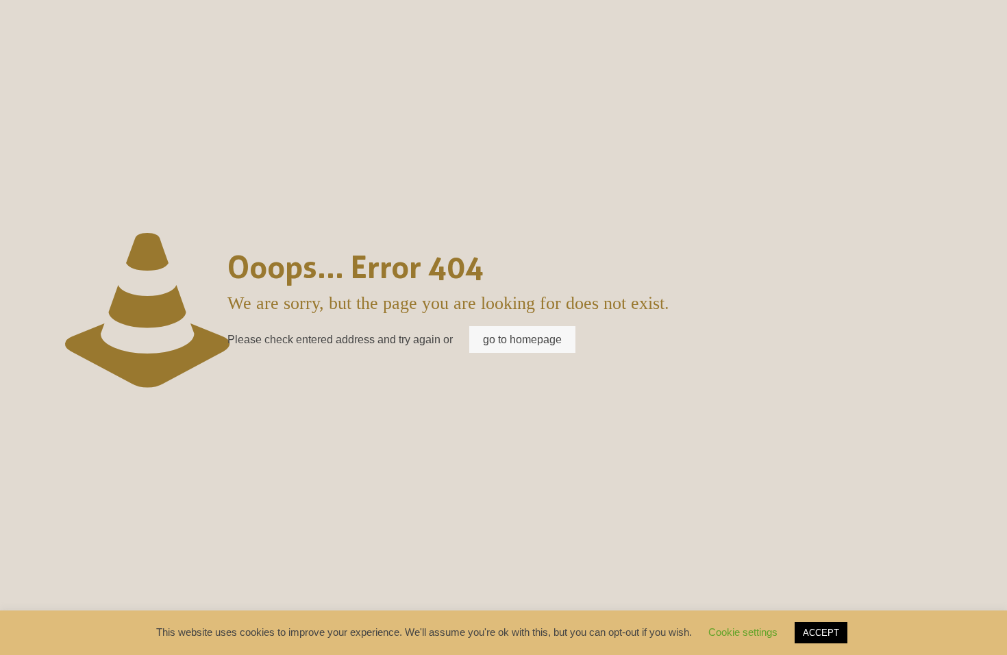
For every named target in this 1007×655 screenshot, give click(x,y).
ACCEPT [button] (821, 633)
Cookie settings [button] (743, 632)
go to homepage (522, 339)
